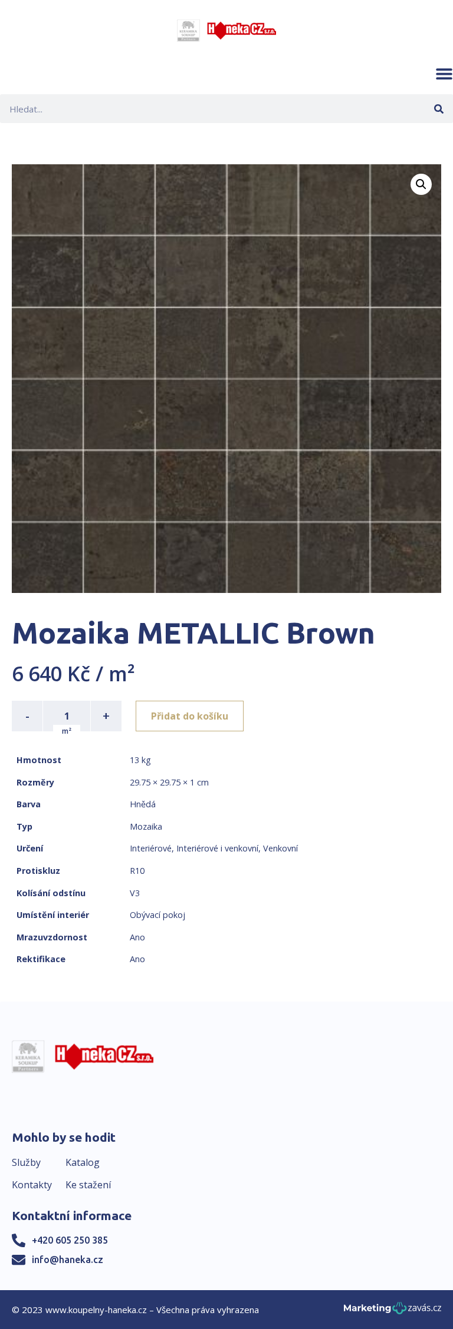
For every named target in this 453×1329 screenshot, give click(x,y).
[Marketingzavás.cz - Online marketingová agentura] (392, 1312)
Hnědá (143, 804)
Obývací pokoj (157, 914)
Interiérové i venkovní (217, 848)
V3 (135, 893)
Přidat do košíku (189, 716)
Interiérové (151, 848)
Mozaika (146, 826)
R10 (137, 870)
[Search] (438, 108)
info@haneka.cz (67, 1259)
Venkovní (280, 848)
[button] (444, 73)
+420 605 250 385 (70, 1240)
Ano (137, 937)
